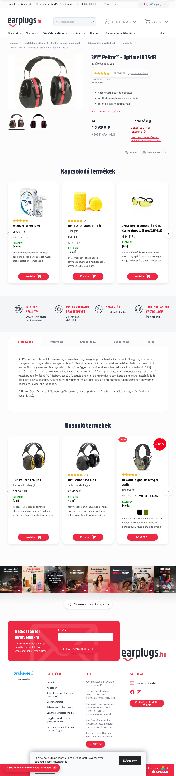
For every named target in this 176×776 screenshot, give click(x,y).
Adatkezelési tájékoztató (60, 707)
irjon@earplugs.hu (146, 683)
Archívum (95, 744)
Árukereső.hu (24, 679)
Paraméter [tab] (56, 342)
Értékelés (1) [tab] (88, 342)
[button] (168, 234)
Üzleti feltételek (88, 4)
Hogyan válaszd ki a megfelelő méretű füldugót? (100, 683)
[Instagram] (139, 691)
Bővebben (142, 537)
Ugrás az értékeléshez (138, 73)
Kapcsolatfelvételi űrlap (147, 703)
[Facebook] (132, 691)
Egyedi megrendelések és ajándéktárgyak (60, 728)
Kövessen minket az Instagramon (91, 604)
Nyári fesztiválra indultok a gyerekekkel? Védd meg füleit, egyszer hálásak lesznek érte (99, 723)
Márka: (97, 82)
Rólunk (11, 4)
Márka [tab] (150, 342)
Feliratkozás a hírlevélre (78, 649)
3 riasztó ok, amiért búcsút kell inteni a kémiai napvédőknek (99, 735)
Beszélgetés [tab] (122, 342)
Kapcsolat (26, 4)
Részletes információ (103, 111)
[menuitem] (15, 33)
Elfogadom (130, 761)
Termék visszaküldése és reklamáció (55, 4)
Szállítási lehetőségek (146, 139)
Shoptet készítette (148, 768)
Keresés (92, 21)
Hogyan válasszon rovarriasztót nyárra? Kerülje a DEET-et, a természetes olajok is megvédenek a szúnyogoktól (100, 709)
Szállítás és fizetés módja (60, 713)
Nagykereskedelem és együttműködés (58, 720)
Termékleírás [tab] (24, 342)
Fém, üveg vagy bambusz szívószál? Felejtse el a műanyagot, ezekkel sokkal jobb (101, 694)
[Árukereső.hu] (24, 674)
